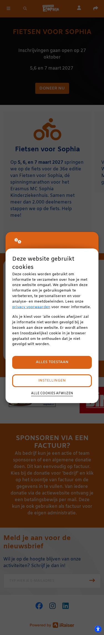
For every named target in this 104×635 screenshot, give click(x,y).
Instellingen (52, 380)
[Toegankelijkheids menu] (98, 629)
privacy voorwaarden (31, 307)
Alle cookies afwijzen (52, 393)
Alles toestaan (52, 362)
